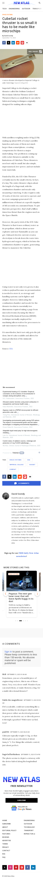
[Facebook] (4, 42)
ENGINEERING (14, 8)
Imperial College (17, 464)
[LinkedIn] (13, 42)
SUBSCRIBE (6, 824)
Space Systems (7, 14)
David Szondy (18, 493)
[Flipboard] (22, 42)
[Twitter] (8, 42)
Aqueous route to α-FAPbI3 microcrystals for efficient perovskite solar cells (20, 411)
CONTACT (6, 850)
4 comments (23, 483)
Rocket (32, 464)
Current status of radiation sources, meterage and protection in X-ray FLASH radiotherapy (19, 442)
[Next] (37, 594)
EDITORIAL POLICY (9, 830)
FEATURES (6, 834)
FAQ (3, 857)
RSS (3, 854)
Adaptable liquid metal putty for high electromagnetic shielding (20, 432)
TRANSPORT (37, 8)
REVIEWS (5, 837)
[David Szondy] (5, 496)
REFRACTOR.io (29, 834)
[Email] (27, 42)
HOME (4, 820)
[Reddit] (17, 42)
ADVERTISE (6, 840)
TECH (4, 8)
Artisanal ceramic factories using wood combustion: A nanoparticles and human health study (20, 403)
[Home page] (21, 4)
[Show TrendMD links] (39, 452)
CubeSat (13, 469)
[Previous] (5, 594)
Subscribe (21, 800)
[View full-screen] (40, 51)
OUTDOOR (26, 8)
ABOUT (5, 827)
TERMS (5, 844)
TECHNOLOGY (29, 827)
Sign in (8, 651)
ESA (11, 349)
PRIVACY (5, 847)
